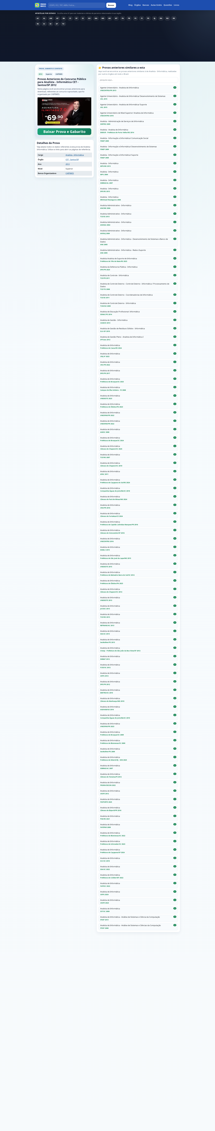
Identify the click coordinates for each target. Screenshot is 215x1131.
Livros (176, 5)
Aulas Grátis (156, 5)
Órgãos (137, 5)
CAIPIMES (70, 173)
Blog (130, 5)
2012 (68, 164)
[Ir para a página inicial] (40, 5)
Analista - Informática (75, 155)
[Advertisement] (107, 44)
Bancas (146, 5)
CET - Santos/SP (72, 159)
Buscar (111, 5)
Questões (168, 5)
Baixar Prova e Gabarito (64, 131)
